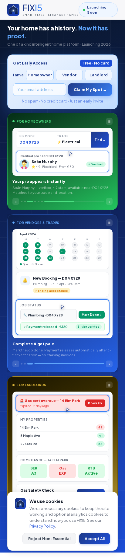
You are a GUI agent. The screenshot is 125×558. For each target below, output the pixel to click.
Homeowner (40, 74)
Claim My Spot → (90, 89)
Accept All (95, 538)
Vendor (69, 74)
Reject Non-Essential (49, 538)
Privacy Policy (42, 526)
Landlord (99, 74)
